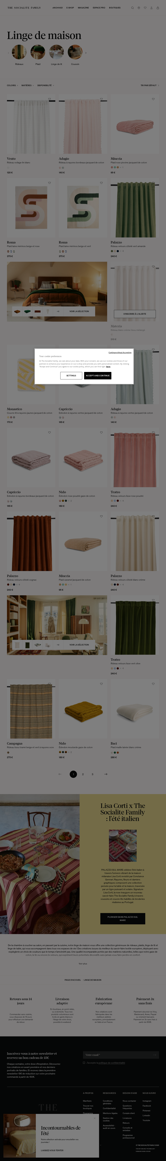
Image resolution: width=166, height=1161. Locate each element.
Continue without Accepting (120, 352)
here (108, 366)
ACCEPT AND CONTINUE (98, 375)
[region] (84, 366)
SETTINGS (71, 375)
